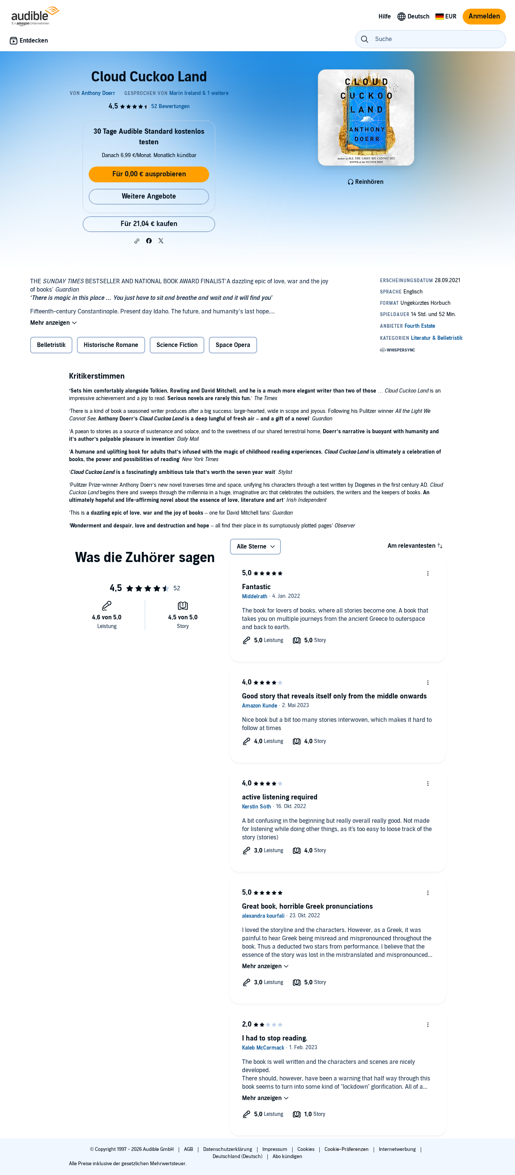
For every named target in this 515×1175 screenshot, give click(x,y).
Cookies (306, 1149)
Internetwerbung (398, 1149)
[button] (137, 241)
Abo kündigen (287, 1157)
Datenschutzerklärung (228, 1149)
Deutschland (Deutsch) (238, 1157)
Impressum (275, 1149)
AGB (189, 1149)
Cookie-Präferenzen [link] (347, 1149)
